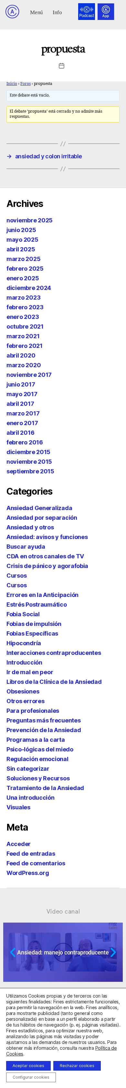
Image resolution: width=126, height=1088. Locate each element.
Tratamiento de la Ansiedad (45, 788)
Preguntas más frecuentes (43, 720)
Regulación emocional (37, 759)
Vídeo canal (63, 911)
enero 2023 (22, 316)
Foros (25, 83)
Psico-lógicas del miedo (39, 749)
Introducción (24, 662)
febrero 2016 (24, 442)
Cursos (16, 575)
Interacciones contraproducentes (53, 652)
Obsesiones (22, 691)
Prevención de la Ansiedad (43, 730)
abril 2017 (20, 403)
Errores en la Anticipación (42, 594)
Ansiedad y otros (30, 527)
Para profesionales (32, 710)
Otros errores (25, 701)
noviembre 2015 (29, 461)
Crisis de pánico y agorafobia (47, 566)
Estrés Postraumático (36, 604)
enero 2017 (22, 423)
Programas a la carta (35, 739)
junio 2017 (20, 384)
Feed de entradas (30, 853)
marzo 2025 (23, 259)
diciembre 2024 (28, 287)
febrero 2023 (25, 307)
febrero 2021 (24, 345)
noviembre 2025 (29, 220)
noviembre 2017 (29, 374)
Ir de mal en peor (29, 672)
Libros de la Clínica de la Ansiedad (54, 681)
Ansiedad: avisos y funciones (47, 537)
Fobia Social (23, 614)
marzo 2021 (22, 336)
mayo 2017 (21, 394)
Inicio (11, 83)
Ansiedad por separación (41, 517)
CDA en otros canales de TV (45, 556)
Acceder (18, 844)
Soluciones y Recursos (37, 778)
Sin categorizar (27, 768)
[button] (36, 11)
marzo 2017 (22, 413)
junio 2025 (21, 230)
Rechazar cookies (77, 1065)
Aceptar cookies (28, 1065)
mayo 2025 (22, 239)
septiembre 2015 (30, 471)
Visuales (18, 807)
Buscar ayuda (25, 546)
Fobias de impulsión (33, 623)
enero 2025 (22, 278)
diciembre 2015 (28, 452)
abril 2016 (20, 432)
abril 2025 (20, 249)
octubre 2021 (25, 326)
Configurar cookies (31, 1077)
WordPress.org (27, 872)
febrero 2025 (25, 268)
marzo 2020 (23, 365)
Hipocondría (23, 643)
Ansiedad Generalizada (39, 508)
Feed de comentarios (35, 863)
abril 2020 (20, 355)
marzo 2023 (23, 297)
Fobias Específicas (32, 633)
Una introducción (30, 797)
